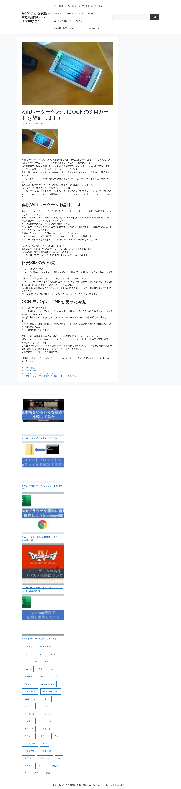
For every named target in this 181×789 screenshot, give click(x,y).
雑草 (48, 773)
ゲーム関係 (58, 6)
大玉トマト (29, 751)
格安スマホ (37, 370)
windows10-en (50, 691)
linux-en (28, 676)
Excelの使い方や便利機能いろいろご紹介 (85, 6)
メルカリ (42, 736)
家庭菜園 (46, 751)
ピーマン (28, 728)
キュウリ (28, 706)
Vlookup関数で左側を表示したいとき (39, 638)
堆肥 (44, 743)
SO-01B (27, 370)
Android (28, 647)
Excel (52, 654)
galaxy (27, 669)
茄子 (36, 773)
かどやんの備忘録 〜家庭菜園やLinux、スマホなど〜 (36, 17)
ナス (40, 721)
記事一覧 (57, 13)
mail (42, 676)
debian (38, 654)
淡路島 (55, 766)
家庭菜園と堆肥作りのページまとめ (68, 28)
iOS (40, 669)
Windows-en (47, 684)
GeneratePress (121, 785)
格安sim (28, 758)
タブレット (47, 714)
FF (36, 661)
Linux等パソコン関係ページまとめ (68, 21)
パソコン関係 (29, 368)
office (54, 676)
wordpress (29, 699)
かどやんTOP (93, 28)
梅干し (41, 766)
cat (25, 654)
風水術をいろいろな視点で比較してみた (40, 438)
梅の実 (27, 766)
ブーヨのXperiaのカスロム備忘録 (80, 13)
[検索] (154, 17)
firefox (48, 661)
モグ (56, 736)
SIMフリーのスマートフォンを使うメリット (41, 373)
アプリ (45, 699)
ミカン (27, 736)
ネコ (52, 721)
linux (51, 669)
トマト (27, 721)
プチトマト (45, 728)
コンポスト (29, 714)
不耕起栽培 (29, 743)
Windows (28, 684)
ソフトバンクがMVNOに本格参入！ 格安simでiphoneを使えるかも (51, 376)
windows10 (30, 691)
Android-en (45, 647)
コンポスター (46, 706)
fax (25, 661)
